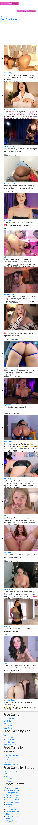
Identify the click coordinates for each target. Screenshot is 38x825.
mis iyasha (8, 257)
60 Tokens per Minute (11, 797)
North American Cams (11, 755)
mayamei (7, 368)
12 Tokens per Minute (11, 790)
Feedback (9, 807)
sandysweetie (9, 220)
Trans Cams (7, 728)
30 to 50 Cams (9, 742)
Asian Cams (7, 762)
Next (2, 17)
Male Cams (7, 723)
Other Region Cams (10, 757)
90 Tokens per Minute (11, 800)
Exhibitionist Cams (10, 771)
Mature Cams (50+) (10, 744)
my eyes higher (9, 700)
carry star (7, 663)
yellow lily (7, 479)
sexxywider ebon (10, 183)
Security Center (11, 809)
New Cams (7, 781)
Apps (8, 819)
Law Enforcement (12, 812)
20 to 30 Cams (9, 740)
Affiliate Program (12, 821)
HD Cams (6, 774)
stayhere (7, 626)
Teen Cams (7, 735)
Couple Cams (8, 726)
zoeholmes (8, 442)
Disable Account (12, 816)
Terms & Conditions (13, 802)
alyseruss (7, 405)
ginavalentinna (9, 294)
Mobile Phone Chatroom (9, 19)
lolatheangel (8, 552)
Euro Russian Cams (10, 760)
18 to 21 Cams (8, 737)
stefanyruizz (8, 589)
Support (9, 804)
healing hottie (9, 146)
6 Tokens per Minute (11, 788)
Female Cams (8, 721)
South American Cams (11, 765)
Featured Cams (9, 719)
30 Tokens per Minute (11, 795)
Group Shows (8, 779)
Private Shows (8, 776)
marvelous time (9, 109)
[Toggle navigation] (4, 11)
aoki (5, 515)
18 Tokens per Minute (11, 793)
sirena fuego (8, 73)
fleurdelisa (7, 331)
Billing (8, 814)
